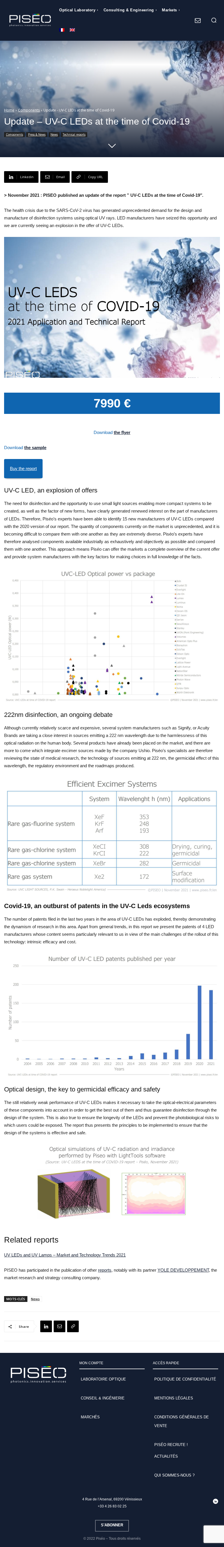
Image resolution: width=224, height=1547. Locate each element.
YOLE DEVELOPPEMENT (183, 1270)
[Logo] (30, 20)
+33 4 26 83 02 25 (112, 1506)
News (54, 134)
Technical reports (74, 134)
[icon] (198, 21)
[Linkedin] (46, 1326)
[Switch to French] (61, 30)
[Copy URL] (73, 1326)
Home (9, 110)
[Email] (59, 1326)
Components (29, 110)
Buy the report (23, 468)
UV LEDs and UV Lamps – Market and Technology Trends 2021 (65, 1254)
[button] (214, 20)
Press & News (37, 134)
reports (104, 1270)
